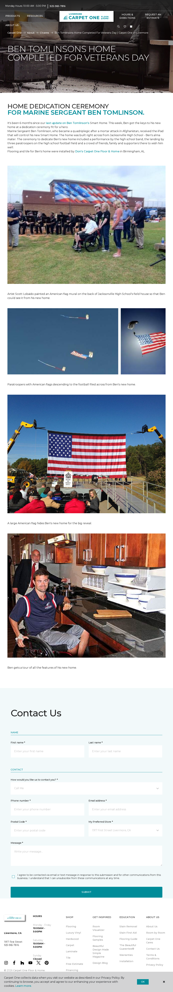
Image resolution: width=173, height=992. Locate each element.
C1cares (44, 32)
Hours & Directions (127, 16)
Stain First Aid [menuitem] (128, 932)
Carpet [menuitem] (70, 945)
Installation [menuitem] (126, 961)
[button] (118, 26)
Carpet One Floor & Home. (29, 970)
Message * (17, 843)
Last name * (96, 742)
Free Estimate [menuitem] (74, 963)
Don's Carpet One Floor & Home (97, 151)
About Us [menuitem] (151, 926)
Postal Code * (18, 822)
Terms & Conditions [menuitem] (152, 956)
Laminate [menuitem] (71, 951)
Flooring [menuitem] (71, 926)
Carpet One (14, 32)
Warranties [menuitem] (126, 955)
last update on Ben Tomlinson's (68, 123)
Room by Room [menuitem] (155, 932)
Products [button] (12, 15)
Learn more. (23, 985)
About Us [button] (12, 25)
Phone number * (20, 800)
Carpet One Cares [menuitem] (153, 940)
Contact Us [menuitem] (153, 948)
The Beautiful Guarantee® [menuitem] (127, 947)
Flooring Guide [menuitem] (128, 938)
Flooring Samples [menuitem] (98, 938)
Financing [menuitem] (72, 970)
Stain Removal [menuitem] (128, 926)
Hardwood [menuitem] (72, 938)
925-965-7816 (58, 6)
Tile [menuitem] (68, 957)
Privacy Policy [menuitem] (154, 964)
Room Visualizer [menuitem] (98, 928)
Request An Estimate (153, 16)
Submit (86, 892)
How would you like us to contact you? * (34, 780)
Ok (143, 981)
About (30, 32)
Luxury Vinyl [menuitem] (73, 932)
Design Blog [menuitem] (100, 962)
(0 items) (131, 26)
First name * (18, 742)
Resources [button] (35, 15)
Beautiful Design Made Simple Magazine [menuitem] (101, 951)
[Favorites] (125, 26)
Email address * (98, 800)
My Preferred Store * (101, 822)
